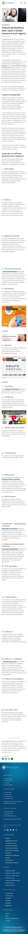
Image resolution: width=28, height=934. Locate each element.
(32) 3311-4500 (8, 778)
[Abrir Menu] (24, 2)
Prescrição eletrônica (11, 848)
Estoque (7, 858)
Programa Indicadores (11, 918)
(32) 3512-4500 (8, 780)
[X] (12, 759)
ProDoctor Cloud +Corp (12, 875)
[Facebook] (6, 759)
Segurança (8, 905)
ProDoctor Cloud (10, 871)
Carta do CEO (9, 896)
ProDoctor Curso (10, 885)
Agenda (7, 838)
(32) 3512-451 (8, 794)
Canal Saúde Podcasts (10, 271)
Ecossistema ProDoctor (12, 863)
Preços (7, 913)
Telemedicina (9, 860)
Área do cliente (8, 784)
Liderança (8, 898)
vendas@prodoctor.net (10, 815)
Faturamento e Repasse (12, 850)
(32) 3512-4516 (8, 796)
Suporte (7, 782)
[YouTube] (7, 830)
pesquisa (4, 65)
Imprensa (8, 903)
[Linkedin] (3, 759)
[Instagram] (4, 830)
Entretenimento (6, 24)
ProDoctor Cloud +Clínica (12, 873)
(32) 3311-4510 (8, 792)
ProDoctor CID (9, 883)
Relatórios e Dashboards (12, 855)
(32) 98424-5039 (9, 798)
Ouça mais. (5, 331)
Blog (6, 916)
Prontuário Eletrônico (11, 845)
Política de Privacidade (17, 927)
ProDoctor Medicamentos (12, 880)
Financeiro (8, 853)
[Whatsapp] (9, 759)
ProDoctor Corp (9, 878)
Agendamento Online (11, 841)
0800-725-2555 (8, 813)
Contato (7, 921)
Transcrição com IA (10, 843)
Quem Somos (9, 893)
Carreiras (8, 901)
